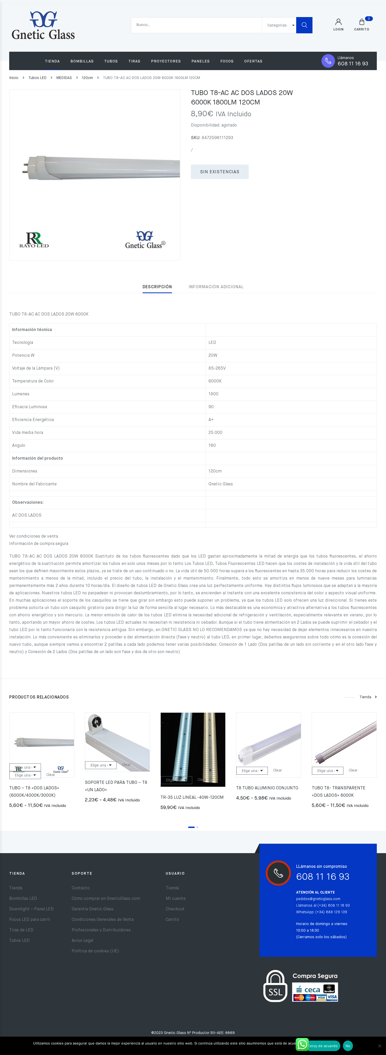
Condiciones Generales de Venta (103, 920)
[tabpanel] (41, 762)
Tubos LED (37, 78)
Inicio (13, 78)
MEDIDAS (64, 78)
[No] (379, 1045)
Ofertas (253, 61)
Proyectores (166, 61)
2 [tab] (197, 827)
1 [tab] (191, 827)
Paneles (200, 61)
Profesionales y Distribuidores (101, 930)
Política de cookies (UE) (95, 951)
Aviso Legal (82, 941)
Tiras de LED (21, 930)
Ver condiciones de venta (33, 536)
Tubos (111, 61)
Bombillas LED (23, 899)
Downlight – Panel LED (31, 909)
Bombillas (82, 61)
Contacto (81, 888)
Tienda (52, 61)
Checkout (175, 909)
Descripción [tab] (157, 287)
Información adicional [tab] (216, 287)
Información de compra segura (38, 544)
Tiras (134, 61)
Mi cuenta (175, 899)
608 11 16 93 (353, 64)
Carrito (172, 920)
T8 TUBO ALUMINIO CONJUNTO (267, 788)
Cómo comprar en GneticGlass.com (106, 899)
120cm (87, 78)
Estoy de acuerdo (323, 1046)
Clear (50, 775)
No (348, 1046)
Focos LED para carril (29, 920)
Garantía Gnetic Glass (92, 909)
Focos (227, 61)
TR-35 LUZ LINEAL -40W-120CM (192, 798)
